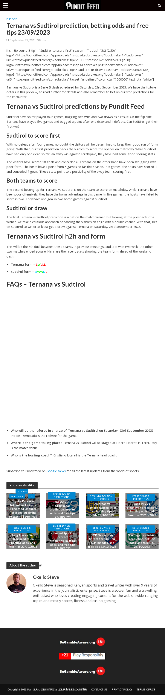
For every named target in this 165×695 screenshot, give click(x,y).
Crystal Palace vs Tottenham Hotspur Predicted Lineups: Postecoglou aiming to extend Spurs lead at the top (23, 511)
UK (31, 496)
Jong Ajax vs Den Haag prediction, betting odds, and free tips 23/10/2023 (23, 541)
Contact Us (99, 689)
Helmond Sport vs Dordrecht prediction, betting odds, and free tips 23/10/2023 (63, 541)
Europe (11, 19)
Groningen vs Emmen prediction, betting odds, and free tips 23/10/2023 (142, 541)
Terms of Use (146, 689)
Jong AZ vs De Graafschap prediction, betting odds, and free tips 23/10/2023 (63, 509)
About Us (48, 689)
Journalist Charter (73, 689)
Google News (56, 471)
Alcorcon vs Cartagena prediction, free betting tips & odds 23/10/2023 (102, 509)
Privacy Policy (122, 689)
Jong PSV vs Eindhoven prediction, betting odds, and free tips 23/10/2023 (142, 509)
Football (17, 496)
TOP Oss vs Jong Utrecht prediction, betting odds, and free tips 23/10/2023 (102, 541)
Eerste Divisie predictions (61, 496)
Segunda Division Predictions (101, 498)
